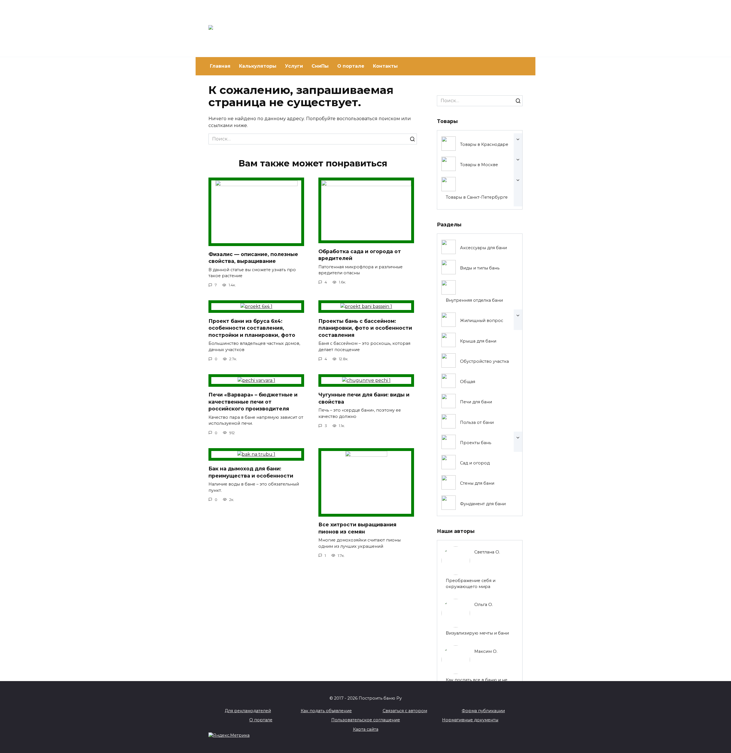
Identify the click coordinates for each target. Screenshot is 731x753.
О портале (350, 66)
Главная (220, 66)
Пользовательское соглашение (365, 719)
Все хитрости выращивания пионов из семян (357, 528)
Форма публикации (483, 710)
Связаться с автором (405, 710)
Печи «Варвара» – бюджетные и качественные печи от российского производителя (253, 402)
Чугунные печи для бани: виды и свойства (363, 398)
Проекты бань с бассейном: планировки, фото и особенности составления (365, 328)
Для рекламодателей (248, 710)
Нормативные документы (470, 719)
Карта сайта (365, 729)
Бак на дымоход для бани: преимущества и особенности (250, 472)
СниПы (320, 66)
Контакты (385, 66)
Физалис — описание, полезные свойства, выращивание (253, 257)
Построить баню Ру (313, 25)
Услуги (294, 66)
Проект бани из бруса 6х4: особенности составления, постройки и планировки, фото (251, 328)
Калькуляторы (257, 66)
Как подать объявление (326, 710)
